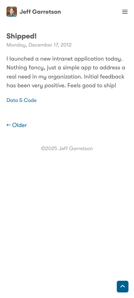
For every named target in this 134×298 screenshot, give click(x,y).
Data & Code (21, 100)
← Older (17, 125)
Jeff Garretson (40, 11)
